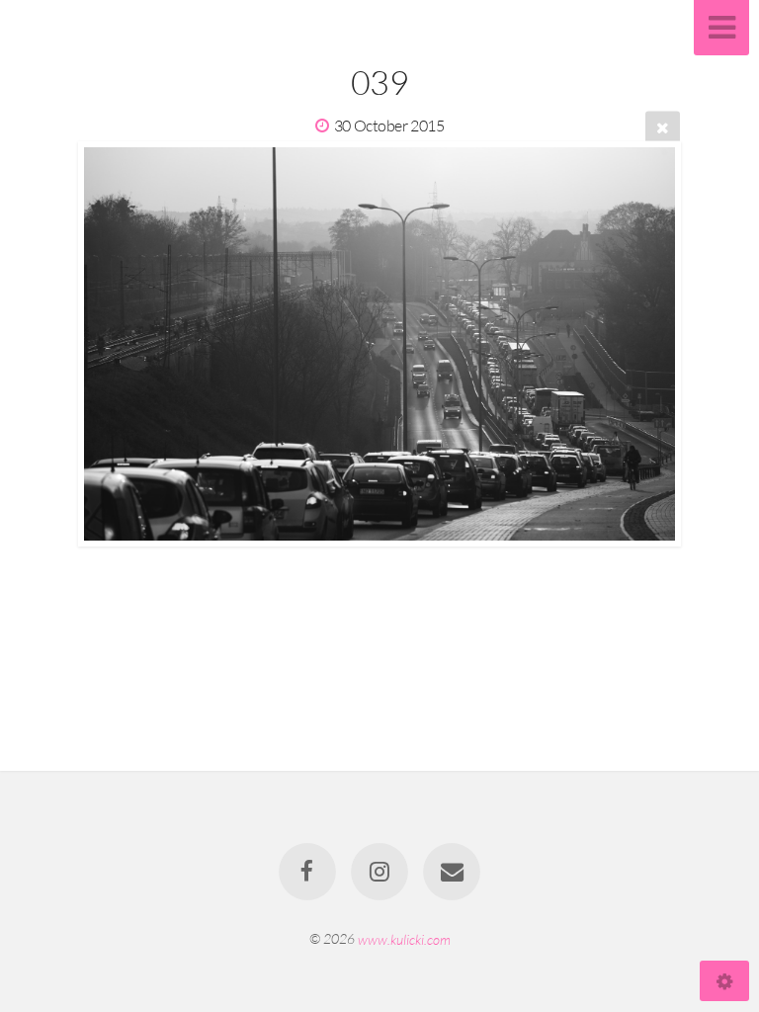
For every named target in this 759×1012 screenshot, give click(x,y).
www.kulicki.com (404, 938)
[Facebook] (307, 871)
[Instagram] (379, 871)
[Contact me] (452, 871)
